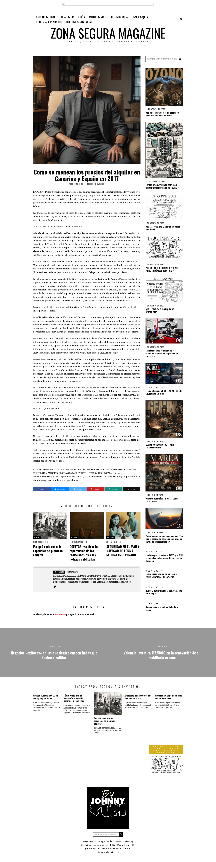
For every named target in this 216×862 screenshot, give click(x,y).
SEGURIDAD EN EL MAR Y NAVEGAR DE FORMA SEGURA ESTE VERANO (122, 550)
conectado (60, 614)
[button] (180, 59)
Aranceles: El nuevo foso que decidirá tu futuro (138, 697)
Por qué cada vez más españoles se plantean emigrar (48, 550)
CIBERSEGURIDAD (119, 17)
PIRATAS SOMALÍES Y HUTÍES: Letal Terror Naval (162, 500)
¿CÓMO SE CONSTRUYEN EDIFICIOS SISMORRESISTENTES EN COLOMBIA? (162, 187)
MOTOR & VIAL (97, 17)
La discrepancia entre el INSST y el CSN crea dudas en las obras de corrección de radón (164, 558)
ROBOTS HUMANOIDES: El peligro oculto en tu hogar (164, 592)
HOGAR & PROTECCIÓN (72, 17)
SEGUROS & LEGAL (45, 17)
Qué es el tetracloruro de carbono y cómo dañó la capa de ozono (162, 114)
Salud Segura (140, 17)
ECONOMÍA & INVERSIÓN (48, 22)
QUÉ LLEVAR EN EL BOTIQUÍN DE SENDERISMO (160, 311)
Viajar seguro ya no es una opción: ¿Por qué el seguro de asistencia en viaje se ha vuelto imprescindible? (164, 538)
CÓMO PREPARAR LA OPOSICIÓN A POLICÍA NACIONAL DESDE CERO (161, 576)
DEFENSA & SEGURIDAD (79, 22)
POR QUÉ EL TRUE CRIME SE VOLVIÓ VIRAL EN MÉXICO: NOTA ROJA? (162, 269)
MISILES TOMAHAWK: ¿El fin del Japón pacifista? (163, 228)
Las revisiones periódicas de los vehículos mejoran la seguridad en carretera (162, 353)
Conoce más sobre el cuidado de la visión (162, 608)
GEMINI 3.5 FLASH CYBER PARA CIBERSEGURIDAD (160, 446)
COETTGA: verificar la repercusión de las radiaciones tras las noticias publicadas (84, 553)
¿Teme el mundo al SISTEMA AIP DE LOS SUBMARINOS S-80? (164, 392)
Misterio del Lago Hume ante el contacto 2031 (168, 697)
